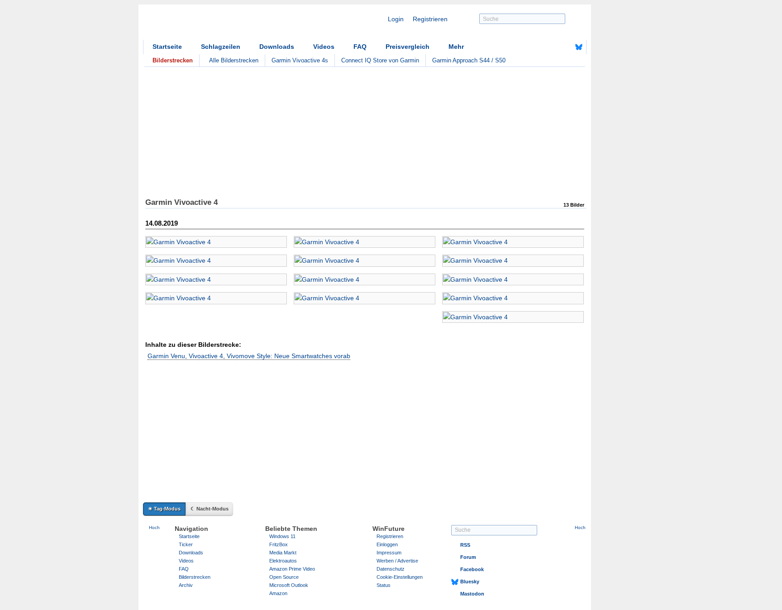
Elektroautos (283, 560)
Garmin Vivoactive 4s (300, 60)
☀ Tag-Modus (164, 508)
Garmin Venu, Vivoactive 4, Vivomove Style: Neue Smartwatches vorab (249, 355)
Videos (323, 46)
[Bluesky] (578, 47)
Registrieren (430, 19)
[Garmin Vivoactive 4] (216, 242)
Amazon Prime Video (292, 569)
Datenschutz (391, 569)
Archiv (186, 585)
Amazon (278, 593)
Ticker (186, 544)
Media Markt (282, 552)
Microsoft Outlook (288, 585)
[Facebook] (565, 47)
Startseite (167, 46)
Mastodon (472, 593)
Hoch (154, 527)
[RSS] (551, 47)
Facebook (472, 569)
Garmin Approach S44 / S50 (468, 60)
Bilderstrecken (194, 577)
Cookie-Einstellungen (400, 577)
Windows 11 (282, 536)
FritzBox (278, 544)
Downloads (276, 46)
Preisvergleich (407, 46)
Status (384, 585)
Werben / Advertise (397, 560)
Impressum (389, 552)
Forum (468, 557)
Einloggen (387, 544)
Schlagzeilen (220, 46)
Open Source (284, 577)
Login (396, 19)
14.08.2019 (161, 223)
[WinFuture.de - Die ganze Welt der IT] (220, 24)
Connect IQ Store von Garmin (380, 60)
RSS (465, 545)
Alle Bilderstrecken (233, 60)
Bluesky (469, 581)
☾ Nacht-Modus (210, 508)
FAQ (360, 46)
